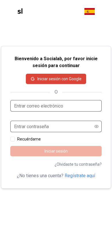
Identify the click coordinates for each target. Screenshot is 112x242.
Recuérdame (29, 139)
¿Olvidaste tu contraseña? (78, 164)
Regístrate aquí (80, 175)
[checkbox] (12, 139)
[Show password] (96, 126)
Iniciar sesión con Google (59, 79)
